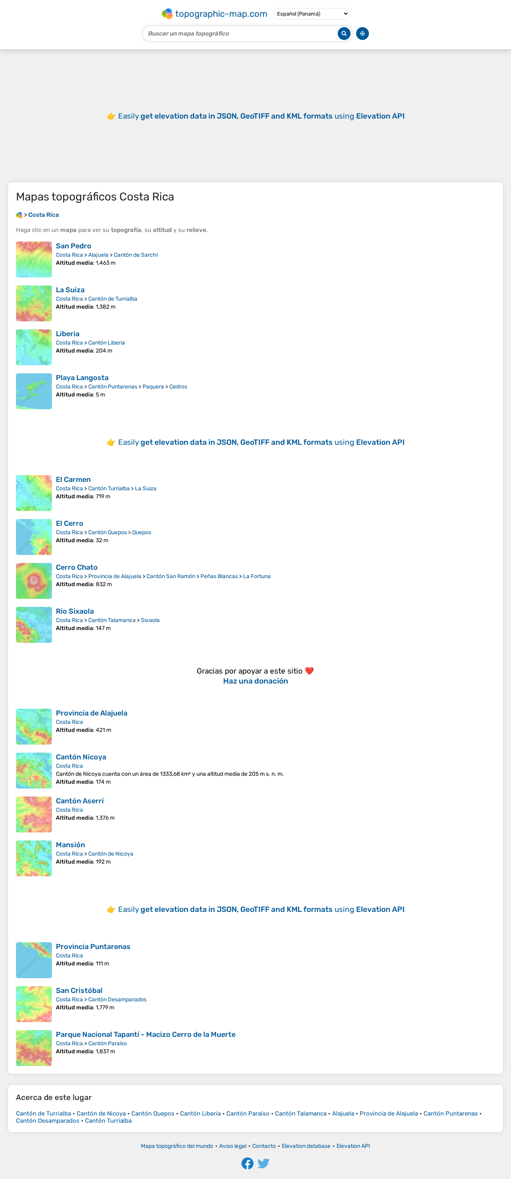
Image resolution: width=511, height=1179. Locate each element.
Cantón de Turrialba (112, 298)
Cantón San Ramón (171, 576)
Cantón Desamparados (117, 999)
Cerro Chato (77, 567)
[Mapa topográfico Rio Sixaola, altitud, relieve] (34, 625)
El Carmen (73, 479)
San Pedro (73, 246)
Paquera (153, 386)
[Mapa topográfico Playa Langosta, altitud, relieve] (34, 391)
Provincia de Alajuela (114, 576)
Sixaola (150, 620)
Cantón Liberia (106, 342)
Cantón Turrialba (109, 488)
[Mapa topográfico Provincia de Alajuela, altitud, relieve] (34, 727)
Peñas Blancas (219, 576)
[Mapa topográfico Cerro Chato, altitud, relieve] (34, 581)
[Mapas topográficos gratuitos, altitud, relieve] (19, 214)
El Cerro (69, 523)
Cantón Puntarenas (112, 386)
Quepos (141, 532)
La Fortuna (257, 576)
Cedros (178, 386)
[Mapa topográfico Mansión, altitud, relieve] (34, 858)
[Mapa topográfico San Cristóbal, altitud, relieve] (34, 1004)
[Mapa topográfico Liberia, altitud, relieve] (34, 347)
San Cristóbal (79, 990)
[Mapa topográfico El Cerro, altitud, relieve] (34, 537)
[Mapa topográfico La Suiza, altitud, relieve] (34, 303)
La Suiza (70, 289)
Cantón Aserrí (80, 801)
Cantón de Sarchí (136, 255)
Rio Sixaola (75, 611)
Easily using (261, 116)
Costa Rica (69, 255)
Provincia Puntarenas (93, 946)
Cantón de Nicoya (110, 853)
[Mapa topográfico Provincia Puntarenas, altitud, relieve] (34, 960)
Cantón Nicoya (81, 757)
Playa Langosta (82, 377)
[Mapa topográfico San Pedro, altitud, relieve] (34, 259)
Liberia (67, 333)
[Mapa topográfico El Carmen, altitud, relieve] (34, 493)
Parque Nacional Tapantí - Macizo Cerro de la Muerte (146, 1034)
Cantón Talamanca (112, 620)
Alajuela (98, 255)
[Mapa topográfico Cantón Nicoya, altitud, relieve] (34, 771)
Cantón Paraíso (107, 1043)
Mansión (70, 844)
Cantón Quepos (107, 532)
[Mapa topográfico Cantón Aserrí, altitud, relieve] (34, 814)
